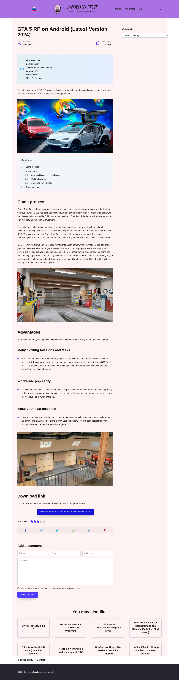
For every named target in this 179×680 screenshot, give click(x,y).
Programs (130, 9)
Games (118, 9)
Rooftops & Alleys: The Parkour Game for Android (108, 650)
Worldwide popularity (39, 179)
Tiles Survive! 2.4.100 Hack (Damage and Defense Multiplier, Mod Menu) (145, 627)
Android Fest (82, 8)
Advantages (31, 171)
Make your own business (41, 183)
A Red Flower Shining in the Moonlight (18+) (71, 650)
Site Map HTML (25, 660)
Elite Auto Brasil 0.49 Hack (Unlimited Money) (33, 650)
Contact (41, 660)
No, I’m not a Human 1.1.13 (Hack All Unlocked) (70, 627)
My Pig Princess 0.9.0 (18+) (33, 628)
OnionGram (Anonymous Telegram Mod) (108, 627)
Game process (32, 167)
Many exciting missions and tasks (45, 175)
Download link (32, 187)
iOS (140, 9)
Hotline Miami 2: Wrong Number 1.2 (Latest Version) (145, 650)
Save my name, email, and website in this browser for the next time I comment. (50, 588)
